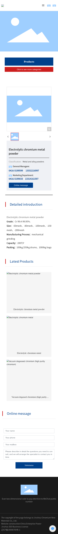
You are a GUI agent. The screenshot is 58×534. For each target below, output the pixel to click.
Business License (20, 527)
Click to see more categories (29, 69)
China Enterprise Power (31, 524)
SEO (10, 527)
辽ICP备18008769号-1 (10, 530)
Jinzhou (4, 527)
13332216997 (32, 171)
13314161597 (31, 179)
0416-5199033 (16, 179)
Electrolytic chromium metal (29, 353)
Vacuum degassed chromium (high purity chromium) (29, 398)
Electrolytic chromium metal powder (29, 309)
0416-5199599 (16, 171)
